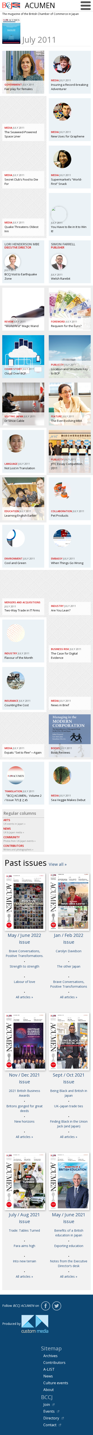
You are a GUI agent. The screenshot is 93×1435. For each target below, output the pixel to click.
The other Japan (68, 966)
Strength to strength (24, 966)
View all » (58, 864)
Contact (49, 1424)
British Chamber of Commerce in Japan (11, 5)
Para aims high (24, 1246)
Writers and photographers (17, 847)
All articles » (24, 997)
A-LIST (49, 1369)
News (48, 1376)
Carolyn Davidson (68, 951)
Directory (51, 1418)
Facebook (45, 1305)
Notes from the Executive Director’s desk (68, 1263)
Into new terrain (24, 1261)
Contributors (54, 1362)
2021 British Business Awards (24, 1093)
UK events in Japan (13, 821)
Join (46, 1404)
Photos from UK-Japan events (18, 839)
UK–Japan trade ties (68, 1106)
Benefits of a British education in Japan (68, 1232)
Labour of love (24, 982)
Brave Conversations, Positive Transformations (68, 984)
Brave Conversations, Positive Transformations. (24, 953)
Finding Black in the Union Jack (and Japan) (69, 1123)
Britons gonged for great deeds (24, 1108)
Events (49, 1411)
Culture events (55, 1382)
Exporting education (68, 1246)
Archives (50, 1355)
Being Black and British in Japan (68, 1093)
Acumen (40, 5)
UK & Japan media (12, 830)
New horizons (24, 1121)
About (48, 1389)
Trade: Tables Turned (24, 1230)
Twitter (56, 1305)
